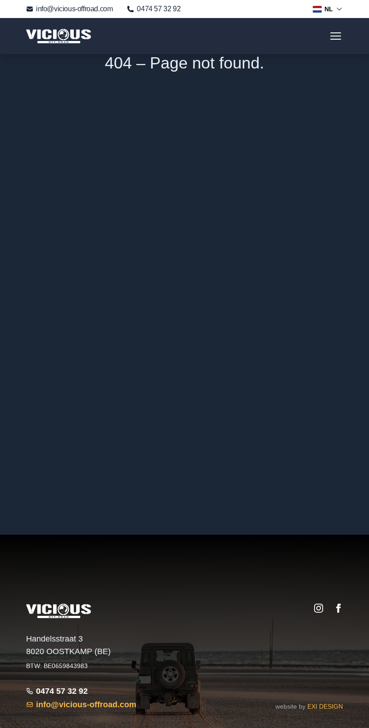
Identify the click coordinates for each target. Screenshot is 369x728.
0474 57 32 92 (158, 9)
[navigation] (335, 36)
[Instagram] (318, 608)
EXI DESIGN (325, 706)
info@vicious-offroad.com (74, 9)
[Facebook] (338, 608)
